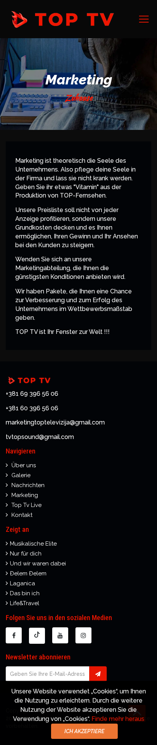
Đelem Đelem (28, 573)
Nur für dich (26, 553)
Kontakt (21, 515)
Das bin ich (25, 593)
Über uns (23, 465)
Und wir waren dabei (38, 563)
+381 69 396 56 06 (32, 393)
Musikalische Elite (33, 543)
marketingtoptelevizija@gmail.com (55, 422)
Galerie (20, 475)
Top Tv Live (26, 505)
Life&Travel (24, 603)
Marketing (24, 495)
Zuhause (79, 98)
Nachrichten (28, 485)
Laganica (22, 583)
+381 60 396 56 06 (32, 408)
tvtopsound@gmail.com (40, 437)
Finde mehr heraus (117, 718)
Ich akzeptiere (84, 731)
